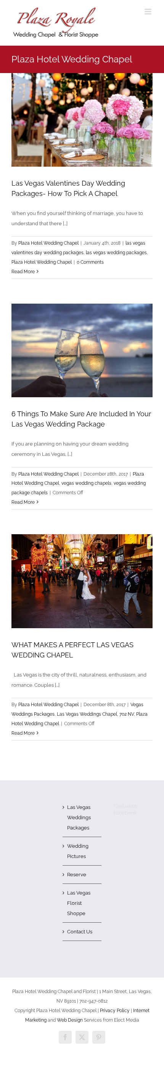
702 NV (126, 714)
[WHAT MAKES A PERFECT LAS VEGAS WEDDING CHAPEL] (82, 581)
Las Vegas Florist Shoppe (78, 903)
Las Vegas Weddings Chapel (87, 714)
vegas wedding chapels (86, 483)
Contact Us (79, 931)
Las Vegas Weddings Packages (79, 817)
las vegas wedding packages (116, 252)
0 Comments (90, 262)
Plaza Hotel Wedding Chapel (48, 243)
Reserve (76, 874)
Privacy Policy (115, 1010)
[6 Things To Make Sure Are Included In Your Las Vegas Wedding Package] (82, 350)
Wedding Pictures (77, 851)
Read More (23, 271)
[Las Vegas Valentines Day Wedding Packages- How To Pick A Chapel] (82, 120)
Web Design (70, 1020)
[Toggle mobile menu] (149, 12)
